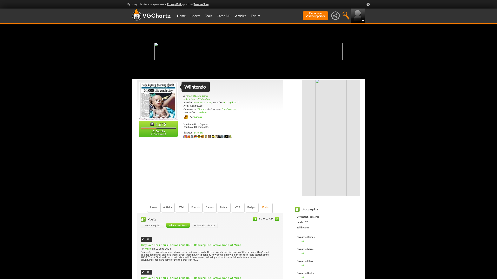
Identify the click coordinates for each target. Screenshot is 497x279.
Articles (240, 16)
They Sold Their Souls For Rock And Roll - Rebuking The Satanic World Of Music (191, 245)
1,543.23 (198, 117)
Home (181, 16)
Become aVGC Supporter (315, 14)
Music (148, 248)
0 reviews (202, 112)
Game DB (223, 16)
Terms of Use (201, 4)
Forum (255, 16)
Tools (208, 16)
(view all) (198, 133)
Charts (195, 16)
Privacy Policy (175, 4)
